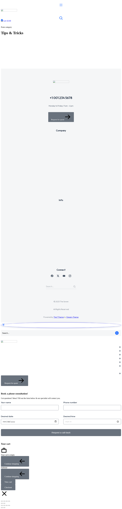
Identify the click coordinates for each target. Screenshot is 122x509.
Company (62, 57)
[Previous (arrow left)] (2, 503)
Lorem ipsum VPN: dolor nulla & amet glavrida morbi (68, 45)
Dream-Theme (72, 317)
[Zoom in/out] (2, 501)
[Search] (74, 286)
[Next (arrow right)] (4, 503)
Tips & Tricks (29, 57)
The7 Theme (59, 317)
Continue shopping (12, 464)
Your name (6, 402)
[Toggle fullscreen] (4, 501)
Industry (20, 57)
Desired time (69, 416)
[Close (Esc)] (9, 501)
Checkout (8, 487)
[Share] (7, 501)
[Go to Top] (61, 325)
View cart (8, 482)
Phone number (70, 402)
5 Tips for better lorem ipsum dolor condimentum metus (27, 45)
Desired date (7, 416)
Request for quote (57, 120)
